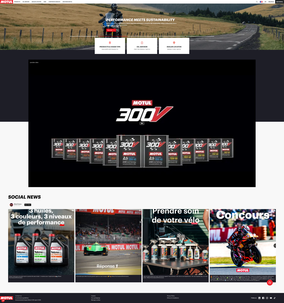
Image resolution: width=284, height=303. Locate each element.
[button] (3, 300)
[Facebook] (263, 298)
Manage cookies (95, 300)
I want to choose (9, 295)
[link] (44, 2)
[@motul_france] (11, 204)
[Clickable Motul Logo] (6, 2)
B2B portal (279, 1)
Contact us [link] (18, 296)
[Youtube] (271, 298)
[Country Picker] (261, 2)
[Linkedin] (259, 298)
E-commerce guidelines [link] (22, 298)
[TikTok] (274, 298)
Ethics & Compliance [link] (173, 298)
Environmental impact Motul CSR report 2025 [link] (28, 300)
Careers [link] (93, 296)
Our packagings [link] (95, 298)
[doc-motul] (270, 283)
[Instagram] (267, 298)
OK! (25, 295)
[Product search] (257, 2)
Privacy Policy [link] (171, 296)
